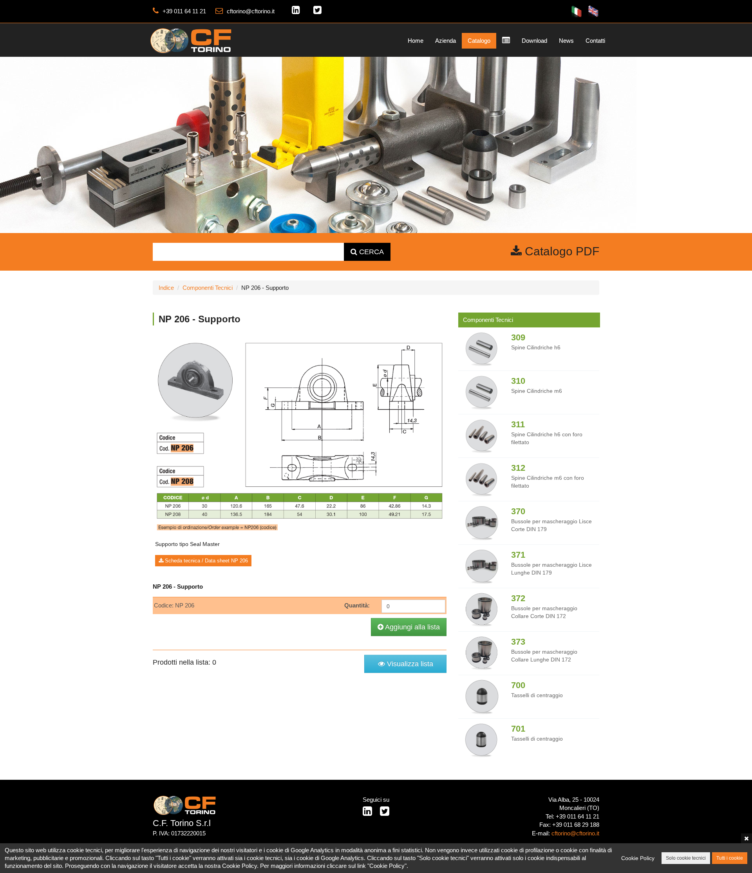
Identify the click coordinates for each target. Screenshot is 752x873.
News (566, 40)
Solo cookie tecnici (686, 858)
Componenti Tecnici (208, 287)
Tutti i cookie (729, 858)
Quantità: (357, 605)
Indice (166, 287)
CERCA (370, 252)
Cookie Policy (637, 858)
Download (534, 40)
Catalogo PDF (560, 251)
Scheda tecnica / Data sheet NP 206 (205, 561)
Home (415, 40)
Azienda (445, 40)
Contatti (595, 40)
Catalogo (479, 40)
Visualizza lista (409, 664)
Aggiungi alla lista (411, 627)
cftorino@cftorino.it (251, 11)
